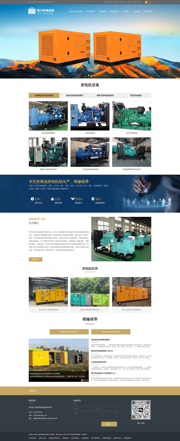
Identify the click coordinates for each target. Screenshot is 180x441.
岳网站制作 (65, 438)
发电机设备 (91, 11)
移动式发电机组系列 (74, 95)
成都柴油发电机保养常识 (69, 332)
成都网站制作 (127, 438)
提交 (109, 424)
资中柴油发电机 (95, 438)
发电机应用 (114, 11)
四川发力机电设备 (75, 11)
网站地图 (72, 434)
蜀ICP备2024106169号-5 (63, 434)
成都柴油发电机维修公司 (111, 332)
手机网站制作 (85, 438)
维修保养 (102, 11)
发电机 (30, 434)
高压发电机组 (136, 95)
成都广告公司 (42, 438)
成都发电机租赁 (106, 438)
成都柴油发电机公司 (54, 438)
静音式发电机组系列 (105, 95)
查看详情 (35, 259)
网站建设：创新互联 (81, 434)
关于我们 (125, 11)
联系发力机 (148, 11)
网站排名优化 (117, 438)
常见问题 (136, 11)
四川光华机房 (75, 438)
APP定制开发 (32, 438)
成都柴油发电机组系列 (44, 95)
